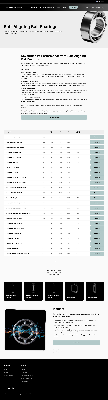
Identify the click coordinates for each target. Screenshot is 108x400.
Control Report (25, 381)
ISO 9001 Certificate (26, 378)
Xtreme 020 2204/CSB (12, 248)
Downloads (24, 372)
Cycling (5, 2)
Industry (10, 2)
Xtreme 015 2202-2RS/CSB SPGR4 (16, 177)
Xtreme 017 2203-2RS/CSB (13, 152)
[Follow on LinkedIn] (13, 388)
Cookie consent (8, 375)
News (64, 7)
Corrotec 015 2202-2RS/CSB (14, 193)
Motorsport (15, 2)
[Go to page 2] (58, 261)
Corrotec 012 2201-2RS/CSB (14, 142)
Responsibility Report (27, 375)
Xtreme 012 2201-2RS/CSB (13, 157)
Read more (97, 137)
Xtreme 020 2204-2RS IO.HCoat (15, 228)
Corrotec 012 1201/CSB (12, 167)
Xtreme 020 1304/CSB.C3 (13, 233)
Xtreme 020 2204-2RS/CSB (14, 223)
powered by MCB (26, 394)
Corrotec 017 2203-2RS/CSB (14, 218)
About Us (6, 369)
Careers (6, 372)
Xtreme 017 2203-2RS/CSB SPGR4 (16, 208)
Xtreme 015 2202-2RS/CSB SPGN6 (16, 182)
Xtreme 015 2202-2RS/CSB (13, 172)
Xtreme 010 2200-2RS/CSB (14, 137)
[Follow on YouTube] (9, 388)
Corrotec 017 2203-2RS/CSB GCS (15, 203)
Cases (58, 7)
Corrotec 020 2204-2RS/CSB (14, 243)
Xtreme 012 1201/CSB (12, 162)
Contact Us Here (54, 117)
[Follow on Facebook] (5, 388)
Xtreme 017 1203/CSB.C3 (13, 198)
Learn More (76, 343)
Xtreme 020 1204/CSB (12, 238)
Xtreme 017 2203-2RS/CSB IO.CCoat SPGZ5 (18, 213)
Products (32, 7)
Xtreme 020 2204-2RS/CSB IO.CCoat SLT (18, 253)
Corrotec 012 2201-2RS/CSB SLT (15, 147)
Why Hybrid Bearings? (46, 7)
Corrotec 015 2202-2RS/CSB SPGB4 (16, 188)
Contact (73, 7)
